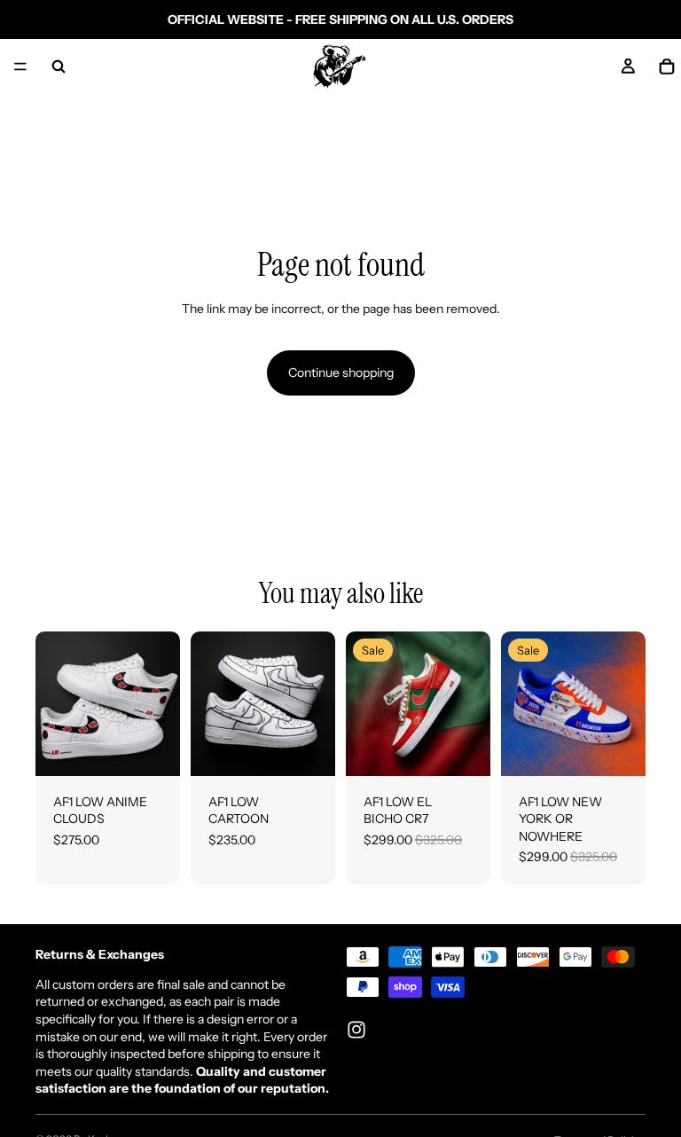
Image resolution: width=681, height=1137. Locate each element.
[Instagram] (356, 1029)
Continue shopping (341, 372)
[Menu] (20, 66)
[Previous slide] (54, 703)
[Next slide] (160, 703)
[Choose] (152, 749)
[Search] (58, 66)
